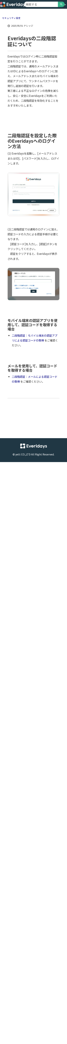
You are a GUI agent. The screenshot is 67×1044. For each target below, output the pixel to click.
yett (18, 454)
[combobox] (41, 4)
